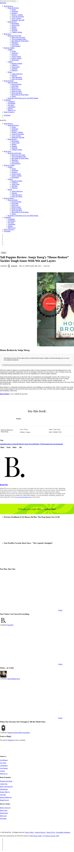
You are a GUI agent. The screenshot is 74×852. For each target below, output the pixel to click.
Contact (2, 771)
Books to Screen (17, 208)
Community (7, 217)
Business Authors (17, 181)
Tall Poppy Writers (39, 444)
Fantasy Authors (16, 175)
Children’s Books (17, 149)
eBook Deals (4, 813)
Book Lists (15, 205)
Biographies (15, 141)
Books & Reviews (13, 125)
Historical (14, 188)
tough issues (49, 444)
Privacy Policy (29, 832)
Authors (10, 167)
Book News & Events (14, 153)
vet (54, 444)
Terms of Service (40, 832)
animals (2, 444)
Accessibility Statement (63, 832)
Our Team (11, 222)
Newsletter (7, 231)
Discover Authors (9, 165)
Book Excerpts (16, 207)
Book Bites (15, 203)
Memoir (14, 144)
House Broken (4, 394)
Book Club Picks (17, 210)
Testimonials (4, 789)
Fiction (14, 127)
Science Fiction (16, 174)
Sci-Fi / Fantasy (16, 136)
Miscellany (15, 160)
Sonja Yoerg (29, 444)
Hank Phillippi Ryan (13, 679)
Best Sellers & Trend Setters (20, 158)
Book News (7, 151)
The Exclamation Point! (19, 156)
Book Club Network (6, 786)
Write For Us (12, 228)
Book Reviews (8, 123)
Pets (18, 444)
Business (14, 146)
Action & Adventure (18, 134)
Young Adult (15, 142)
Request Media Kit (5, 797)
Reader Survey (4, 800)
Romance (14, 130)
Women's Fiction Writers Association (18, 732)
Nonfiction (15, 129)
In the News (15, 162)
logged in (11, 740)
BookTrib (14, 266)
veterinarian (59, 444)
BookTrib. (3, 3)
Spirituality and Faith (18, 137)
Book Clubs (3, 810)
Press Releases (16, 163)
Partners (10, 226)
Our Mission (11, 221)
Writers (10, 189)
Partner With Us (5, 792)
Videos (14, 214)
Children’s (15, 182)
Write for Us (4, 773)
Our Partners (4, 768)
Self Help (14, 148)
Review (22, 444)
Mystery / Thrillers (17, 132)
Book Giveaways (9, 229)
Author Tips (3, 784)
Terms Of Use (50, 832)
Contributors (11, 224)
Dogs (6, 444)
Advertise (3, 794)
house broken (12, 444)
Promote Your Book (6, 781)
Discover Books (9, 198)
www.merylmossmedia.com (22, 497)
